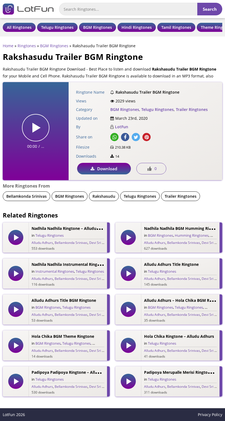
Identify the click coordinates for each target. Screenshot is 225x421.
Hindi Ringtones (137, 27)
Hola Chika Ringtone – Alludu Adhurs (179, 336)
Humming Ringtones (192, 235)
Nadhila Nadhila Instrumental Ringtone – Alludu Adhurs (84, 264)
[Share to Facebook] (125, 137)
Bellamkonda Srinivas (26, 196)
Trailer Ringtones (192, 109)
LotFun (121, 126)
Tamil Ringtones (176, 27)
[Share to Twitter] (136, 137)
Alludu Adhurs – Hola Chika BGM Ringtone (184, 300)
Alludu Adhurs (42, 242)
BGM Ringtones (97, 27)
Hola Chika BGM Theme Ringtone (63, 336)
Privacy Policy (210, 414)
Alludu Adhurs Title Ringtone (171, 264)
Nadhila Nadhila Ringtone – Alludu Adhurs (71, 228)
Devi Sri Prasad (101, 242)
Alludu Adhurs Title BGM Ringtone (64, 300)
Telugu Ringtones (57, 27)
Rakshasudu (103, 196)
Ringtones (27, 45)
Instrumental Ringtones (54, 271)
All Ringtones (19, 27)
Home (8, 45)
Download (107, 168)
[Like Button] (149, 169)
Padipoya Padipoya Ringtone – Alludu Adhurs (74, 372)
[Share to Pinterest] (146, 137)
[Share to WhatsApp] (114, 137)
